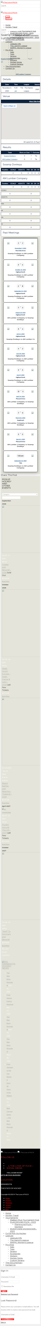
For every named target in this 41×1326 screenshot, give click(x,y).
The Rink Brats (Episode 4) (10, 979)
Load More (6, 955)
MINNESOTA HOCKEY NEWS (8, 966)
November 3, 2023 (20, 248)
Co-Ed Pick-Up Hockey (15, 1233)
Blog (7, 1209)
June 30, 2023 (20, 353)
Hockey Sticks (16, 1258)
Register (9, 19)
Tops (12, 1249)
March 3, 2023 (20, 439)
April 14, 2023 (20, 396)
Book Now (5, 581)
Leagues (8, 42)
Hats (12, 1247)
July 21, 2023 (20, 334)
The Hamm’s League (19, 1240)
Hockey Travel (11, 27)
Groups (8, 1205)
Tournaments (11, 1218)
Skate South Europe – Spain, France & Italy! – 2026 (6, 676)
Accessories (15, 1254)
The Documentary (13, 1263)
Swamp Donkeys (10, 156)
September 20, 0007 (20, 461)
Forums (8, 1207)
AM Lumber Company (10, 159)
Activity (8, 1200)
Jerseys (13, 1251)
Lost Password (12, 1294)
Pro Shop (9, 1245)
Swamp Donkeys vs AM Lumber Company (20, 254)
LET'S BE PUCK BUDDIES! (11, 1175)
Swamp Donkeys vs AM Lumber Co (20, 339)
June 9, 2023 (20, 375)
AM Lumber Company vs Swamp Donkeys (20, 318)
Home (7, 25)
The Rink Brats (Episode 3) (10, 1023)
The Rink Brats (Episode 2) (10, 1045)
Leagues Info (15, 44)
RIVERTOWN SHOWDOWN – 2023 (24, 38)
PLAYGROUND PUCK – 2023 (21, 33)
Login (8, 17)
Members (8, 1203)
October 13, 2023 (20, 270)
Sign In (3, 1322)
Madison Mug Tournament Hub (23, 31)
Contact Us (10, 1265)
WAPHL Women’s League (21, 1242)
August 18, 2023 (21, 312)
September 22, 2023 (20, 291)
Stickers (13, 1256)
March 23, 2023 (20, 418)
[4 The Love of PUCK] (9, 2)
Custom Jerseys (17, 1260)
